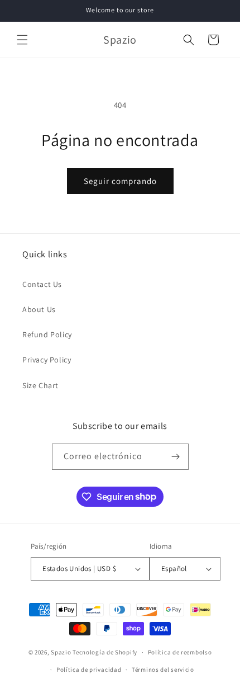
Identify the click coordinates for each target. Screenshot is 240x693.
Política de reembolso (180, 652)
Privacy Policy (46, 360)
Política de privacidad (88, 669)
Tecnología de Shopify (105, 652)
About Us (39, 309)
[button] (22, 39)
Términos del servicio (163, 669)
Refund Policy (47, 334)
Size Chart (40, 385)
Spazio (62, 652)
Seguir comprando (120, 181)
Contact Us (42, 284)
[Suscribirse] (176, 457)
